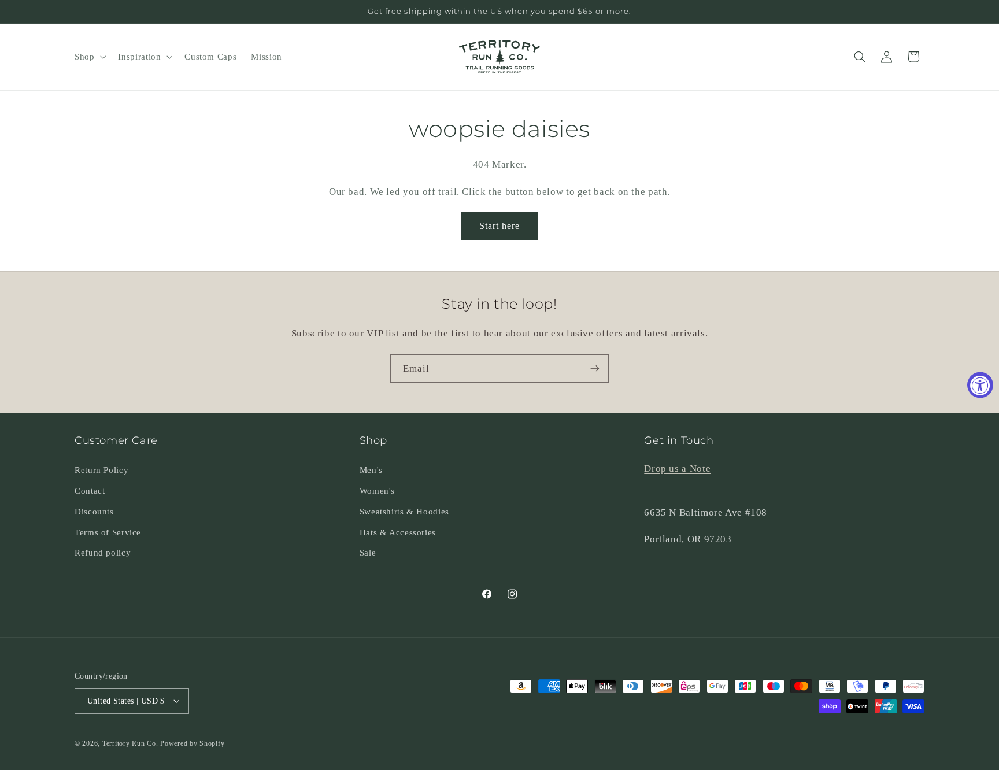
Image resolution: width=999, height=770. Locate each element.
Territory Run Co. (130, 742)
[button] (88, 56)
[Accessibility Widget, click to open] (980, 385)
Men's (371, 469)
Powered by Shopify (192, 742)
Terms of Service (108, 531)
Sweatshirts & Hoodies (404, 511)
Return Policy (101, 469)
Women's (377, 490)
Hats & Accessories (398, 531)
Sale (368, 552)
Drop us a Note (677, 467)
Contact (90, 490)
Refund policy (103, 552)
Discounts (94, 511)
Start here (499, 226)
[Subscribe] (595, 368)
